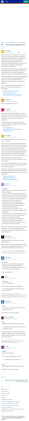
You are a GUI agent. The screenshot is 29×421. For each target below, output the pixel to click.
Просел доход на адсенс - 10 (9, 93)
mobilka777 (8, 99)
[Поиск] (22, 2)
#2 (15, 111)
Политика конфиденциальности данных (10, 401)
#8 (15, 303)
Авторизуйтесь (8, 380)
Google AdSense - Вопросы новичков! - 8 (12, 94)
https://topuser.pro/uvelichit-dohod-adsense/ (10, 342)
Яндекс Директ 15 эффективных (9, 176)
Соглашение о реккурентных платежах (10, 405)
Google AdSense (21, 42)
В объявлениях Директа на (8, 130)
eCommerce (4, 395)
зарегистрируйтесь (19, 380)
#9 (15, 318)
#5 (15, 238)
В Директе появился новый (8, 127)
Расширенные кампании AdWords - (10, 177)
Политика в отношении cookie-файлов (10, 403)
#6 (15, 259)
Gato (6, 276)
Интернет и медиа (5, 393)
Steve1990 (7, 51)
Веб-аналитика (4, 391)
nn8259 (7, 346)
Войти (26, 2)
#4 (15, 185)
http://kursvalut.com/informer (16, 295)
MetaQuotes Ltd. (10, 411)
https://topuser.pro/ (5, 341)
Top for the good (9, 317)
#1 (15, 101)
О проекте (3, 397)
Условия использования (6, 399)
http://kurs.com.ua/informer (6, 297)
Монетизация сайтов (11, 42)
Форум (2, 42)
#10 (16, 348)
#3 (15, 137)
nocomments (8, 236)
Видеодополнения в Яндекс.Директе (10, 179)
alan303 (7, 184)
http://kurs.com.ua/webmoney (7, 294)
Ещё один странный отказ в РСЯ (10, 91)
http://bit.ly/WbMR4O (19, 250)
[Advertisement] (14, 7)
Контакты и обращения (6, 407)
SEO (2, 387)
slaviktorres (8, 257)
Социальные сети (5, 389)
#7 (15, 278)
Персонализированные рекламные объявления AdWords (14, 129)
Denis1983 (7, 109)
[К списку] (4, 45)
